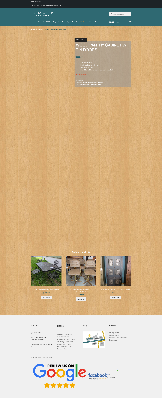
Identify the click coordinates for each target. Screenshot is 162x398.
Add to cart (46, 151)
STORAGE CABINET (96, 84)
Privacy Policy (114, 186)
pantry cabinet (84, 84)
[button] (67, 40)
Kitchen (40, 29)
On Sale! (83, 22)
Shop (54, 22)
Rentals (74, 22)
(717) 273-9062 (35, 5)
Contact (97, 22)
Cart (90, 22)
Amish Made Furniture (90, 82)
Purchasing (65, 22)
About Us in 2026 (44, 22)
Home (33, 22)
